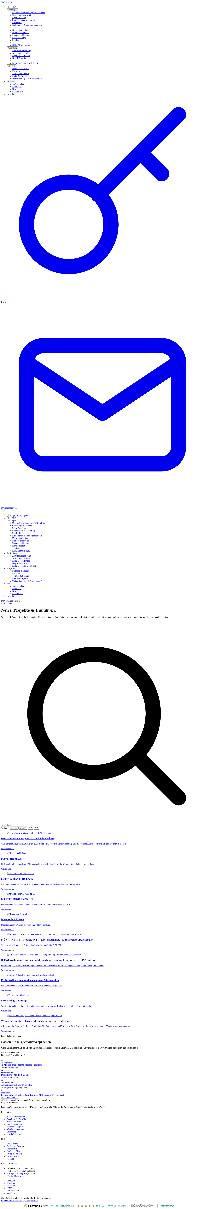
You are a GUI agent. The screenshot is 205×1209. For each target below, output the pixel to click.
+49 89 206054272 (15, 1176)
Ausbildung (12, 48)
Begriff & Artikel (19, 563)
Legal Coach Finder (21, 561)
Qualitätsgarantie (30, 1200)
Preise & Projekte (20, 578)
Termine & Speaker (20, 576)
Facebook (11, 1185)
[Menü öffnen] (21, 508)
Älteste (23, 828)
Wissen (11, 81)
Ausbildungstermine (21, 558)
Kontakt (10, 94)
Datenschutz (16, 1200)
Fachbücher (17, 593)
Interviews (16, 588)
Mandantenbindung (20, 543)
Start (3, 601)
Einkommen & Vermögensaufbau (27, 536)
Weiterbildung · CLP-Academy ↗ (27, 581)
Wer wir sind (12, 1144)
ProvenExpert (13, 1190)
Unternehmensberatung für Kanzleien (28, 523)
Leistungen (12, 10)
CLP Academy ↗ (14, 1156)
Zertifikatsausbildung (21, 556)
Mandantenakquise (20, 541)
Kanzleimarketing (20, 538)
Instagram (11, 1183)
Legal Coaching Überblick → (25, 63)
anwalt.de (11, 1193)
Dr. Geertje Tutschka (16, 1146)
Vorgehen (11, 66)
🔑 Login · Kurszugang (17, 515)
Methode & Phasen (20, 571)
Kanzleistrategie (19, 546)
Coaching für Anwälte (22, 525)
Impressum (6, 1200)
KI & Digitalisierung (21, 551)
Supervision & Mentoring (23, 531)
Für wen (16, 573)
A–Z (30, 828)
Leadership (17, 533)
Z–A (36, 828)
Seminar (16, 548)
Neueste (14, 828)
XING (9, 1188)
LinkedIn (11, 1180)
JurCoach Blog (19, 586)
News (14, 591)
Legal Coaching (19, 528)
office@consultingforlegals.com (21, 1173)
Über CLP (11, 7)
